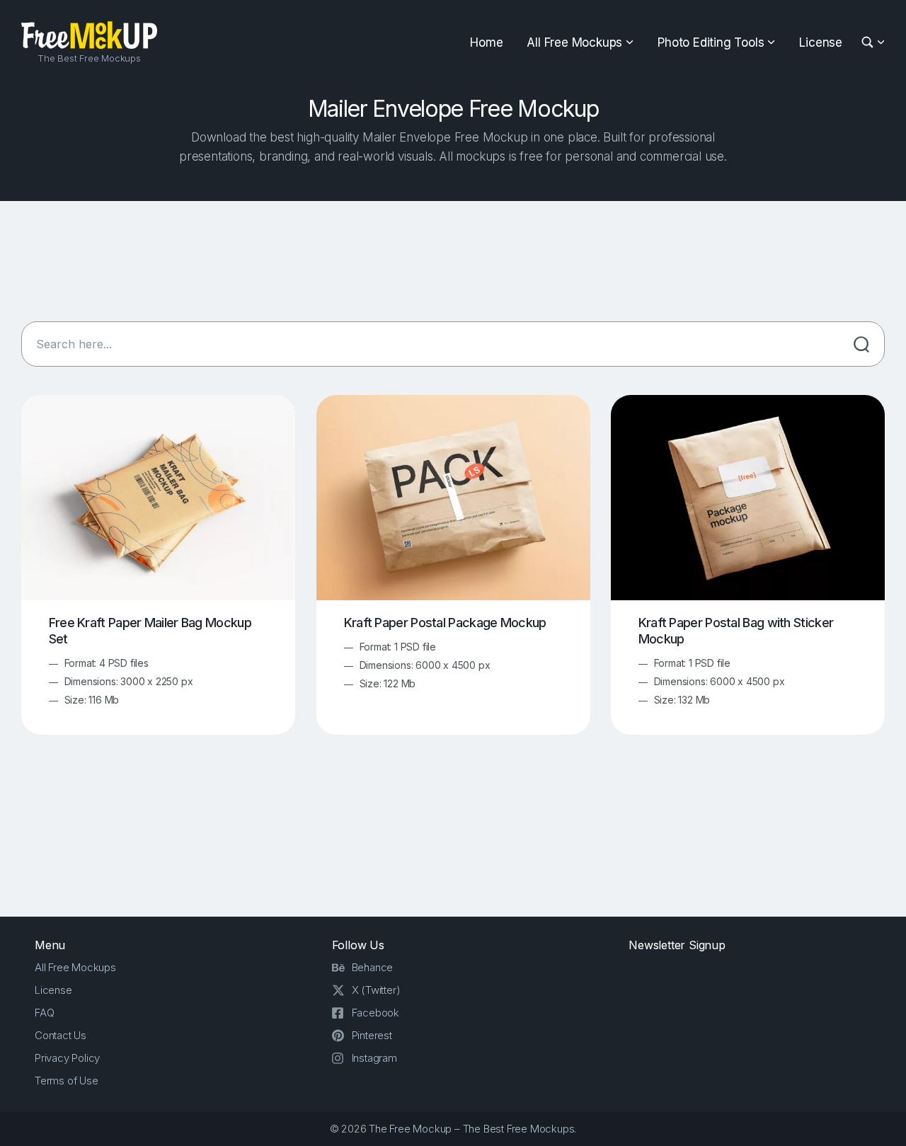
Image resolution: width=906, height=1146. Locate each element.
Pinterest (372, 1035)
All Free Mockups (574, 42)
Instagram (374, 1058)
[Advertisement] (453, 261)
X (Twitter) (376, 990)
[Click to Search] (861, 344)
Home (486, 42)
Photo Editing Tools (711, 42)
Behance (373, 967)
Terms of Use (66, 1080)
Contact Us (60, 1035)
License (820, 42)
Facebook (375, 1012)
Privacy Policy (67, 1058)
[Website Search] (869, 43)
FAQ (44, 1012)
